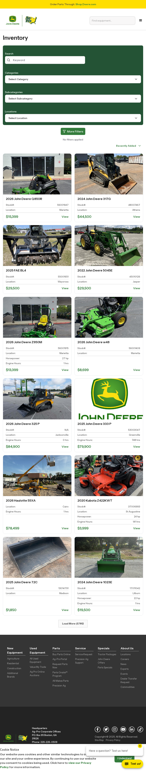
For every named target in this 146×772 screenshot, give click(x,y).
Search (9, 53)
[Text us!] (132, 764)
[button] (140, 20)
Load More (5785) (73, 623)
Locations (11, 111)
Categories (11, 72)
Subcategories (14, 92)
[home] (22, 20)
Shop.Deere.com (85, 4)
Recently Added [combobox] (126, 145)
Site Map (99, 740)
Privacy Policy (113, 740)
